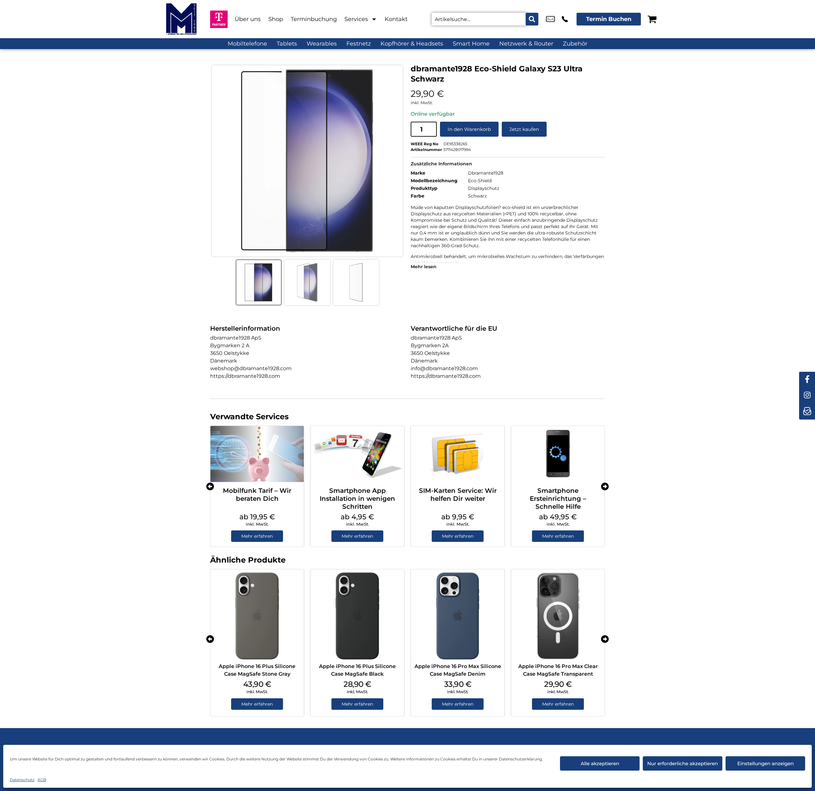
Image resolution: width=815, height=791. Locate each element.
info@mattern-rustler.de (550, 19)
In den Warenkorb (469, 129)
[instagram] (807, 396)
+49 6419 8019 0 (565, 19)
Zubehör (575, 43)
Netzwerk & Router (526, 43)
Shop (275, 19)
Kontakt (396, 19)
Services (356, 19)
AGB (42, 779)
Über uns (248, 19)
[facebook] (807, 380)
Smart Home (471, 43)
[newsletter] (807, 412)
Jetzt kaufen (524, 129)
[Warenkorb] (652, 19)
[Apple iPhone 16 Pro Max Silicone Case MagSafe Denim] (457, 615)
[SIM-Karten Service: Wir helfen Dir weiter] (457, 454)
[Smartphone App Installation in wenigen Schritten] (357, 454)
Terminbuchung (314, 19)
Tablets (287, 43)
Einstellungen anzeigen (765, 763)
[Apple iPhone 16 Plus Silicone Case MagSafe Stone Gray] (257, 615)
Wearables (322, 43)
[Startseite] (181, 19)
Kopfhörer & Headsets (411, 43)
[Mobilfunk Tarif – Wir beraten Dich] (257, 454)
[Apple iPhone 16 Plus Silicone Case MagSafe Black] (357, 615)
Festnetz (358, 43)
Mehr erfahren (257, 536)
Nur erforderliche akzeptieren (682, 763)
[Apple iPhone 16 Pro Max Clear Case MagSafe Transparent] (557, 615)
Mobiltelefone (247, 43)
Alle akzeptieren (600, 763)
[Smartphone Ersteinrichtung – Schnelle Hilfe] (558, 454)
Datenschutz (22, 779)
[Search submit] (532, 19)
